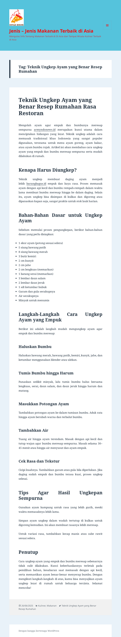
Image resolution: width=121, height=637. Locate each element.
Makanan (52, 605)
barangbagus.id (36, 183)
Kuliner (42, 605)
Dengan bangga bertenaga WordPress (39, 630)
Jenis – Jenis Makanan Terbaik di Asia (51, 31)
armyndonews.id (44, 129)
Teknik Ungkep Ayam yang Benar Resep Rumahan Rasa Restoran (57, 106)
